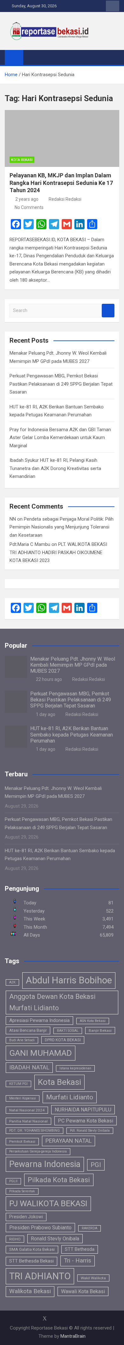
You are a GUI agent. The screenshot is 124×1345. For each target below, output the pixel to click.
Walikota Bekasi (30, 1291)
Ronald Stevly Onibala (55, 1239)
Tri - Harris (77, 1260)
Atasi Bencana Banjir (28, 1030)
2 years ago (26, 199)
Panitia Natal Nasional (28, 1121)
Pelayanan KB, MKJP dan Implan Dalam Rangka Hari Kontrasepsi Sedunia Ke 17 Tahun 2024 (61, 182)
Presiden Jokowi (26, 1216)
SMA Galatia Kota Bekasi (32, 1249)
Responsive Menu (112, 6)
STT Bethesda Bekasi (31, 1261)
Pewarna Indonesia (44, 1164)
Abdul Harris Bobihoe (69, 980)
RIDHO (15, 1239)
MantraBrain (73, 1336)
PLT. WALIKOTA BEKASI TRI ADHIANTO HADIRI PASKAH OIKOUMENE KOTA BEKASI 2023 (58, 552)
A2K (12, 982)
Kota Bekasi (22, 160)
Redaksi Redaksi (65, 199)
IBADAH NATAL (29, 1067)
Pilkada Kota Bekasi (59, 1180)
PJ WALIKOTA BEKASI (48, 1203)
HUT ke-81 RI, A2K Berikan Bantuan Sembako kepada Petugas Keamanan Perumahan (71, 734)
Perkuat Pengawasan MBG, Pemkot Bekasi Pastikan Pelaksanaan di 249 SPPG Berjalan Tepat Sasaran (61, 384)
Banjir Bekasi (100, 1030)
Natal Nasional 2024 (27, 1110)
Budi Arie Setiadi (22, 1040)
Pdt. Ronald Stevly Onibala (90, 1130)
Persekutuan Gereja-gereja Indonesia (38, 1151)
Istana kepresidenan (75, 1068)
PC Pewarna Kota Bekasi (85, 1121)
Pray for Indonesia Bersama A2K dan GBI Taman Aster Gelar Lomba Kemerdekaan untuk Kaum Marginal (60, 438)
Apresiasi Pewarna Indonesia (39, 1020)
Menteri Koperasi (22, 1098)
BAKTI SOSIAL (68, 1031)
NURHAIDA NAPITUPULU (83, 1110)
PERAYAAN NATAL (68, 1140)
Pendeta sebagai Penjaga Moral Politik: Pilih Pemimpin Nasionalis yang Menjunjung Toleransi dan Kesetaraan (62, 527)
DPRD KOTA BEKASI (63, 1039)
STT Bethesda (79, 1249)
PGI (96, 1165)
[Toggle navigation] (31, 57)
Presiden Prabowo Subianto (40, 1228)
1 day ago (45, 714)
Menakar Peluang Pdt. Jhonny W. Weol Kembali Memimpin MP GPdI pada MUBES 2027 (72, 665)
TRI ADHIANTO (40, 1276)
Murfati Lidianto (69, 1097)
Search (108, 310)
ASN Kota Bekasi (93, 1021)
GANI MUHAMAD (40, 1053)
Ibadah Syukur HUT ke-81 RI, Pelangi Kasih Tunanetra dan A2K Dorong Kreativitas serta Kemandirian (55, 468)
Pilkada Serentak (22, 1191)
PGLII (13, 1181)
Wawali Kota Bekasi (83, 1291)
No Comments (29, 207)
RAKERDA (89, 1228)
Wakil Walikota (93, 1278)
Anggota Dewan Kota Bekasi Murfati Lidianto (52, 1002)
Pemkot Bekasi (22, 1141)
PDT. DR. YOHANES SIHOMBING (34, 1130)
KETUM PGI (18, 1084)
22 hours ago (49, 679)
